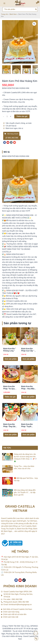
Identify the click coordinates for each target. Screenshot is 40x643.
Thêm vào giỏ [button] (10, 397)
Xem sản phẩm (11, 359)
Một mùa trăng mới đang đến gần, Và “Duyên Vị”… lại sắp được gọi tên (25, 492)
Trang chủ (4, 14)
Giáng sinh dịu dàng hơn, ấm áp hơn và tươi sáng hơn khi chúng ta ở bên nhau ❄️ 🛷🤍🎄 (25, 457)
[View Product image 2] (16, 69)
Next (37, 69)
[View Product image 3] (26, 69)
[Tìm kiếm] (36, 9)
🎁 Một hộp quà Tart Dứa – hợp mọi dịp (26, 479)
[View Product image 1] (6, 69)
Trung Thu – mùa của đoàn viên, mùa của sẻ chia (24, 467)
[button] (34, 24)
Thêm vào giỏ (21, 116)
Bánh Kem (13, 14)
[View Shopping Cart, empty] (37, 3)
